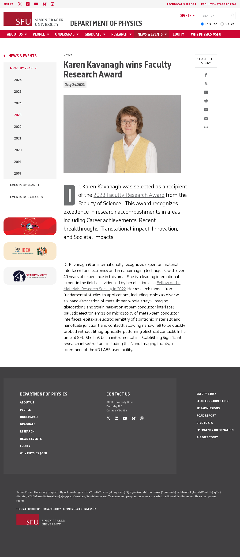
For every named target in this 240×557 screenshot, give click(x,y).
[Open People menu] (49, 34)
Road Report (206, 416)
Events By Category (27, 197)
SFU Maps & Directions (213, 401)
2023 (17, 115)
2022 (18, 127)
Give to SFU (204, 423)
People (39, 34)
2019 (17, 162)
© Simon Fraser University (79, 509)
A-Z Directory (207, 437)
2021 (17, 138)
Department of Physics (106, 23)
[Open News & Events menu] (166, 34)
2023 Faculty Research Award (129, 194)
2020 (18, 150)
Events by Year (22, 185)
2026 (18, 80)
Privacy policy (52, 509)
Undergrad (65, 34)
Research (119, 34)
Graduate (93, 34)
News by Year (21, 68)
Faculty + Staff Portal (218, 4)
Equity (178, 34)
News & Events (150, 34)
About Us (15, 34)
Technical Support (181, 4)
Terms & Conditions (28, 509)
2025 (18, 92)
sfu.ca (9, 4)
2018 (17, 174)
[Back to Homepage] (34, 19)
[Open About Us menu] (26, 34)
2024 (18, 103)
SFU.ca (229, 24)
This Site (211, 24)
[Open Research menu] (131, 34)
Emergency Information (215, 430)
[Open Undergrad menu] (78, 34)
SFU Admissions (208, 408)
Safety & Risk (206, 394)
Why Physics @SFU (206, 34)
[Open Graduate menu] (105, 34)
